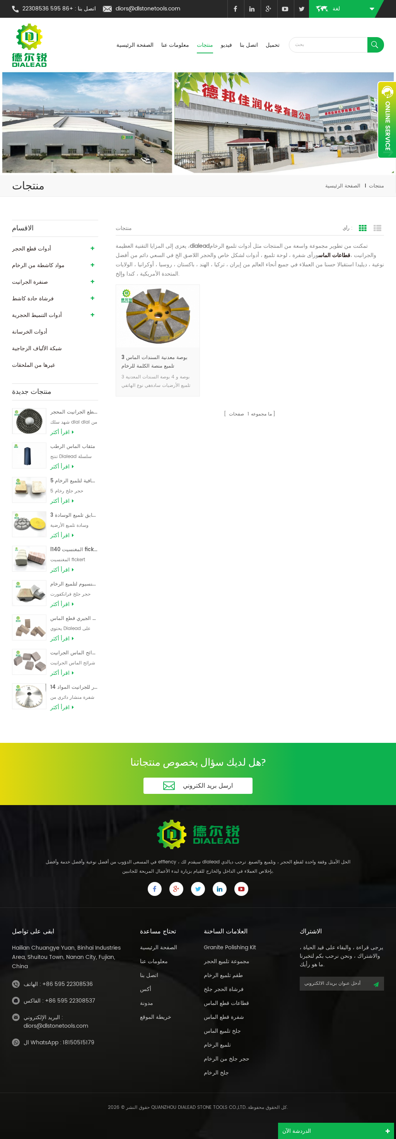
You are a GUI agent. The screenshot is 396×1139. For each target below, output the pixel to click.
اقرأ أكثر (60, 432)
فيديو (226, 45)
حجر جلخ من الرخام (226, 1058)
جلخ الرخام (216, 1072)
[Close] (386, 162)
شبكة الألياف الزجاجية (37, 348)
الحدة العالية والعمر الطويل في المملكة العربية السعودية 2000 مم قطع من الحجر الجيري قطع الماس (74, 619)
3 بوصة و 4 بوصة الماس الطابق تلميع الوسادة (74, 515)
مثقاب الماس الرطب (72, 447)
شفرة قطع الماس (224, 1017)
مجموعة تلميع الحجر (226, 961)
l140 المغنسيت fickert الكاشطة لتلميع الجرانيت (74, 550)
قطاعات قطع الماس (226, 1003)
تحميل (273, 45)
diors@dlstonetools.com (148, 8)
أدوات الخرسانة (29, 331)
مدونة (146, 1003)
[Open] (386, 119)
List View (377, 228)
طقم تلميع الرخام (223, 975)
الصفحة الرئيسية (135, 45)
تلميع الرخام (217, 1044)
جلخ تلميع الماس (222, 1031)
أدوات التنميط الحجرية (37, 315)
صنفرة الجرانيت (30, 282)
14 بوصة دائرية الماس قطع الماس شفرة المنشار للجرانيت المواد (74, 687)
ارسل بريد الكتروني (208, 786)
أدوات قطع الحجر (31, 248)
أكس (145, 989)
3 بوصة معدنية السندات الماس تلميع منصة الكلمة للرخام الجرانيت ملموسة (154, 362)
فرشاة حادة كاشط (33, 298)
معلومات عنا (175, 45)
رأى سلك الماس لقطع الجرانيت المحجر (74, 412)
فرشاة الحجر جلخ (224, 989)
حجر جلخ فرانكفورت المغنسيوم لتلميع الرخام (74, 584)
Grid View (363, 228)
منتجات (205, 45)
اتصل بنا (249, 45)
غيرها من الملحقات (33, 365)
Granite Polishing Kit (230, 947)
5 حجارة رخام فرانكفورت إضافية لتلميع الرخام (74, 481)
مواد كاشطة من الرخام (38, 265)
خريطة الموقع (155, 1017)
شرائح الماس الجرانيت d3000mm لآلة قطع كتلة (74, 653)
